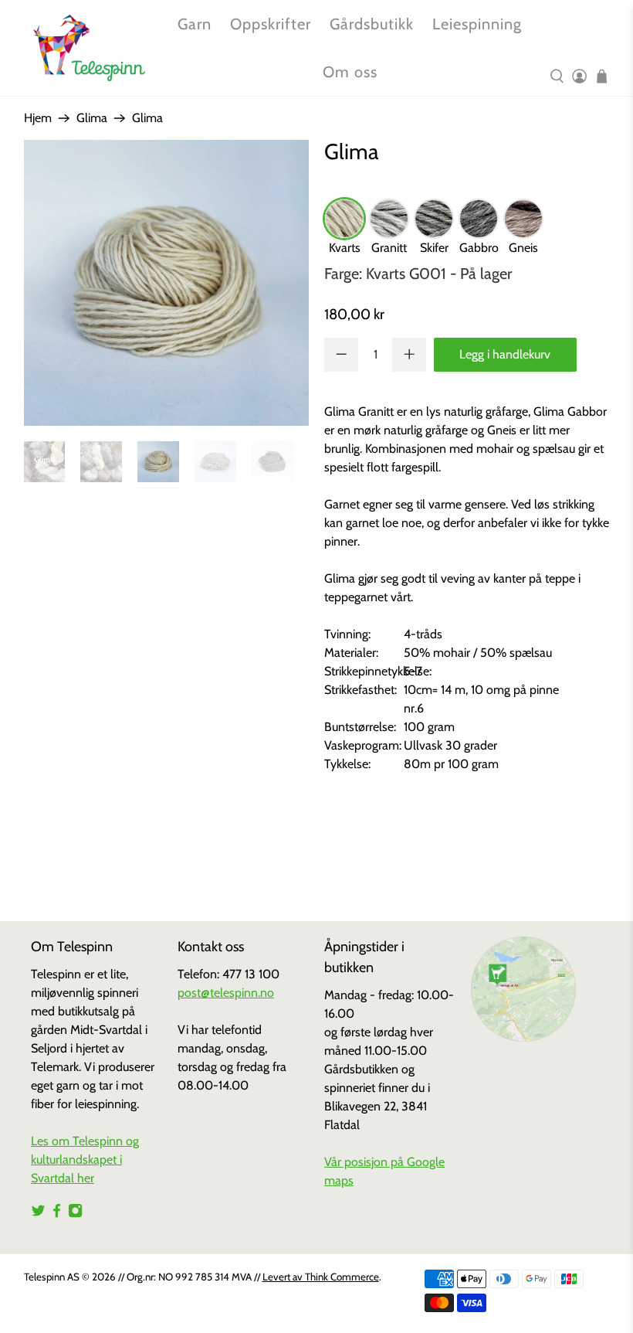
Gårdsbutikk (372, 24)
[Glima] (167, 283)
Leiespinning (477, 24)
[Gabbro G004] (479, 219)
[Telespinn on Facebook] (56, 1213)
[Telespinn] (89, 48)
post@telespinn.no (226, 992)
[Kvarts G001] (344, 219)
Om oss (350, 72)
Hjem (38, 118)
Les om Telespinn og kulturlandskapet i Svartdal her (85, 1159)
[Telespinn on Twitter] (38, 1213)
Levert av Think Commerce (320, 1276)
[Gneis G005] (523, 219)
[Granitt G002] (389, 219)
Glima (91, 118)
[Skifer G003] (434, 219)
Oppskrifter (270, 24)
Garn (195, 24)
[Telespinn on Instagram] (75, 1213)
